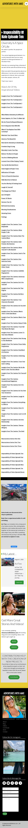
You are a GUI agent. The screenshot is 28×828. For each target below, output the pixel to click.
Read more (19, 582)
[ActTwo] (7, 562)
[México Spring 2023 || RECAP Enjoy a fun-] (14, 751)
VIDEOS (14, 647)
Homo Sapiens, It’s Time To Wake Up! (13, 118)
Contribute (14, 677)
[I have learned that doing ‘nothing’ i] (14, 773)
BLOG (14, 641)
